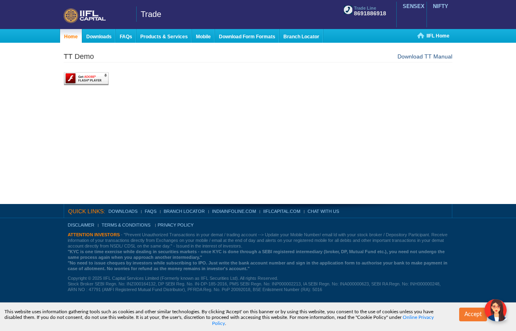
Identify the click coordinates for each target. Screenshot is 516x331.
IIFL (97, 15)
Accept (473, 314)
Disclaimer (81, 225)
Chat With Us (323, 211)
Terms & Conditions (127, 225)
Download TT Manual (424, 56)
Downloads (122, 211)
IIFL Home (438, 36)
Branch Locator (184, 211)
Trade (151, 14)
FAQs (150, 211)
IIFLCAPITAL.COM (281, 211)
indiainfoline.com (234, 211)
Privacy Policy (176, 225)
